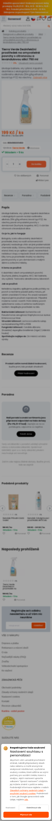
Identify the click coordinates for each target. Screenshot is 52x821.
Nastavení (10, 807)
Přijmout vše (26, 814)
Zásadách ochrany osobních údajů (27, 790)
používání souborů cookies (23, 793)
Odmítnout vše (33, 807)
